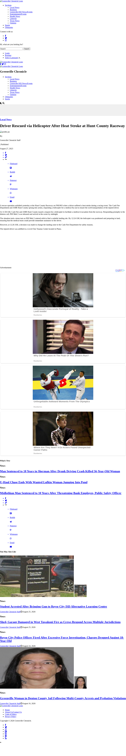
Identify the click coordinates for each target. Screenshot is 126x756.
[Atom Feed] (6, 736)
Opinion (13, 23)
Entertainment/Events (18, 14)
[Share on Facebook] (65, 153)
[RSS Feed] (6, 738)
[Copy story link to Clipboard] (65, 157)
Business (13, 10)
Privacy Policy (10, 716)
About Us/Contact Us (13, 712)
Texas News (14, 21)
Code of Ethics (10, 714)
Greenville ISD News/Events (21, 12)
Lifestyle (13, 18)
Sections (8, 5)
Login (7, 53)
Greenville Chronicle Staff (10, 612)
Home (7, 710)
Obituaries (9, 27)
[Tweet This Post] (65, 155)
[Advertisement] (45, 109)
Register (8, 55)
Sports (7, 25)
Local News (14, 7)
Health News (15, 16)
